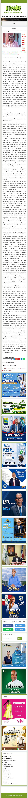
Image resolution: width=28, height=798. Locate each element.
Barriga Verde (7, 756)
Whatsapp (8, 629)
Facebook (8, 625)
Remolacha (7, 776)
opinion (14, 28)
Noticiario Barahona (9, 766)
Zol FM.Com (7, 770)
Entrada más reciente (9, 368)
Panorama (6, 780)
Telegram (20, 629)
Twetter (20, 625)
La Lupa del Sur (8, 758)
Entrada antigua (21, 368)
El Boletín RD (7, 772)
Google (5, 768)
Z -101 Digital (7, 774)
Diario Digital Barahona (10, 760)
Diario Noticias (7, 764)
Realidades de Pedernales (10, 784)
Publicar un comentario (9, 365)
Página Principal (8, 370)
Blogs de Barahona (9, 778)
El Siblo (5, 762)
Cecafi (5, 782)
